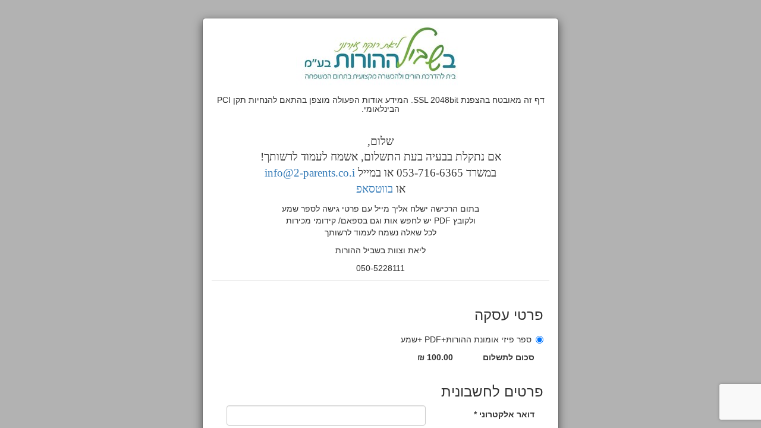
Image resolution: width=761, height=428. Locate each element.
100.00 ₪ (435, 357)
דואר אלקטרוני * (504, 414)
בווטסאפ (374, 188)
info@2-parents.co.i (310, 172)
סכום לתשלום (508, 357)
